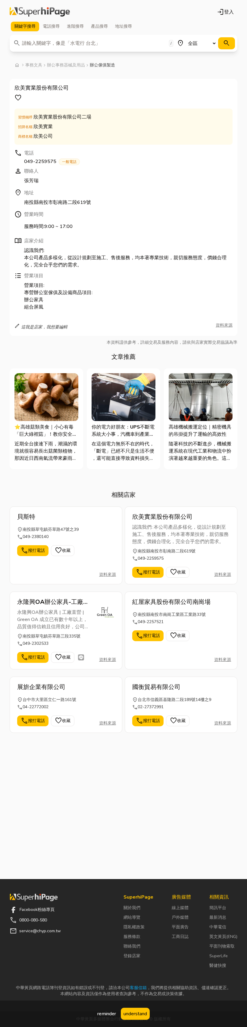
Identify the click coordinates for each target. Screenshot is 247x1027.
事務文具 (33, 65)
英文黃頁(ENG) (223, 936)
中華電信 (217, 927)
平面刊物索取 (222, 946)
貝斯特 (26, 517)
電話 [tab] (51, 26)
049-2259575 (50, 161)
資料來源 (224, 325)
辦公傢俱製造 (102, 65)
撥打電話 (33, 550)
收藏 (62, 550)
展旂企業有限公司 (41, 687)
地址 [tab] (123, 26)
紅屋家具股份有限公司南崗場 (171, 602)
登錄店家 (132, 956)
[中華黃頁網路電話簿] (40, 12)
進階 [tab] (75, 26)
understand (135, 1013)
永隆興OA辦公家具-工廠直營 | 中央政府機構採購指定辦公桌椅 (53, 602)
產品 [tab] (99, 26)
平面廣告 (180, 927)
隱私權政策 (134, 927)
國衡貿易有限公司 (156, 687)
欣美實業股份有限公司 (162, 517)
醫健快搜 (217, 965)
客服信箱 (138, 988)
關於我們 (132, 908)
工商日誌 (180, 936)
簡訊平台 (217, 908)
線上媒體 (180, 908)
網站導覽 (132, 917)
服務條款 (132, 936)
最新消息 (217, 917)
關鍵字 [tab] (25, 26)
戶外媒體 (180, 917)
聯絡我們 (132, 946)
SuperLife (218, 956)
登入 (225, 12)
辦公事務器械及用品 (66, 65)
